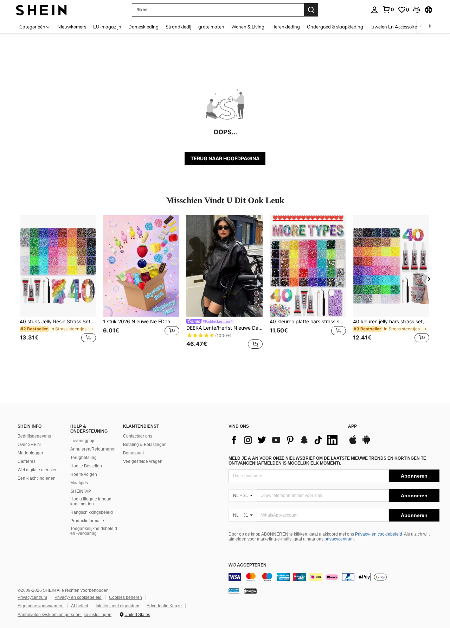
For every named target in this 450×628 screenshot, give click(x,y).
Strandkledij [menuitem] (178, 27)
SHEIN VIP (80, 491)
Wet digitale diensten (38, 469)
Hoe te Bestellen (86, 466)
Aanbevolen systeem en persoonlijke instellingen (64, 614)
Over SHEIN (29, 444)
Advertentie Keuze (164, 605)
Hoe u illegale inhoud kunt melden (90, 501)
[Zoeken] (311, 10)
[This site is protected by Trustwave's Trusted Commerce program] (234, 590)
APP (352, 426)
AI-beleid (79, 605)
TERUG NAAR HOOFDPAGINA (225, 158)
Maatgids (79, 482)
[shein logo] (41, 9)
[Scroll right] (429, 26)
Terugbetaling (83, 457)
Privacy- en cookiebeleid (378, 534)
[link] (388, 9)
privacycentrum (339, 539)
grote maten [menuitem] (211, 27)
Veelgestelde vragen (142, 461)
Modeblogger (30, 453)
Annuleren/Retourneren (93, 449)
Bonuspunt (133, 453)
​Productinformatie (87, 520)
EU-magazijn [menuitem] (107, 27)
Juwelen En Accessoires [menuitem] (394, 27)
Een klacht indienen (37, 478)
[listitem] (58, 283)
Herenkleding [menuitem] (285, 27)
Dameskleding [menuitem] (143, 27)
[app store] (353, 443)
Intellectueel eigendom (117, 605)
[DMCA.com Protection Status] (250, 590)
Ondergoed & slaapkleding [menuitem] (335, 27)
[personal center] (374, 10)
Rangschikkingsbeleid (91, 512)
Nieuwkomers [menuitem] (71, 27)
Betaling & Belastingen (145, 444)
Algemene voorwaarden (41, 605)
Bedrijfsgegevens (34, 436)
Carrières (27, 461)
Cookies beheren (125, 597)
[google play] (366, 443)
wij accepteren (247, 565)
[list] (285, 440)
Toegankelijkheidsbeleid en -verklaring (93, 531)
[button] (416, 10)
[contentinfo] (334, 577)
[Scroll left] (421, 26)
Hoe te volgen (83, 474)
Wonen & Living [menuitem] (247, 27)
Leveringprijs (82, 440)
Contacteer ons (137, 436)
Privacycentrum (32, 597)
